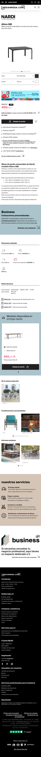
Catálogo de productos (8, 671)
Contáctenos (19, 151)
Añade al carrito (19, 121)
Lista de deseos (6, 650)
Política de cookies (30, 713)
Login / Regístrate (6, 644)
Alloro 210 (7, 307)
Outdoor (3, 692)
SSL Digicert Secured (20, 749)
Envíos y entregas (6, 620)
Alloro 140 (7, 303)
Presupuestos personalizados (10, 635)
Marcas (3, 673)
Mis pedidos (5, 646)
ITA (2, 2)
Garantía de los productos (9, 614)
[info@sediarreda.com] (6, 2)
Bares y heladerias (6, 690)
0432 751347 (12, 2)
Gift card (3, 677)
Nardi (27, 140)
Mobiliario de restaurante (8, 688)
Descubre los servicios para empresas (24, 557)
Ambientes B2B (5, 686)
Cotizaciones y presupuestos (9, 695)
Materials (7, 299)
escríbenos (6, 144)
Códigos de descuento (8, 648)
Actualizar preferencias (14, 715)
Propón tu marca (6, 603)
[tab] (11, 71)
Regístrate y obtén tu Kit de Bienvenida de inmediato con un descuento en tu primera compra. (19, 703)
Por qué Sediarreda (7, 599)
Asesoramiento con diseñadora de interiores (14, 631)
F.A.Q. (3, 623)
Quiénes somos (6, 597)
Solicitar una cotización (27, 228)
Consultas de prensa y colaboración (12, 601)
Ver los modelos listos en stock (11, 156)
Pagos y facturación (7, 618)
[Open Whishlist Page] (35, 2)
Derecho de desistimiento (9, 616)
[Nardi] (20, 17)
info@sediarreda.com (23, 722)
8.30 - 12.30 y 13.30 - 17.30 (9, 584)
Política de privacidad (11, 713)
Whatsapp (34, 148)
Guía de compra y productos (9, 612)
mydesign (7, 659)
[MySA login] (32, 2)
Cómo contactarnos (7, 586)
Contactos (5, 579)
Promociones (5, 675)
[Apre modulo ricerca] (35, 7)
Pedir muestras (5, 633)
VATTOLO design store (8, 589)
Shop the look (5, 661)
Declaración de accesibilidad (26, 716)
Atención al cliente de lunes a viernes (12, 582)
